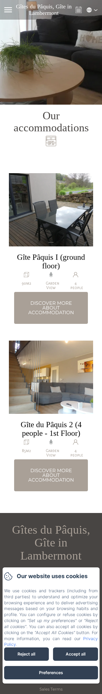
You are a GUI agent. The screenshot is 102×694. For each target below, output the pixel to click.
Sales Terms (51, 689)
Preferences (51, 672)
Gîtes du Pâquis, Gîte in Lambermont (51, 542)
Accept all (76, 654)
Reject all (26, 654)
